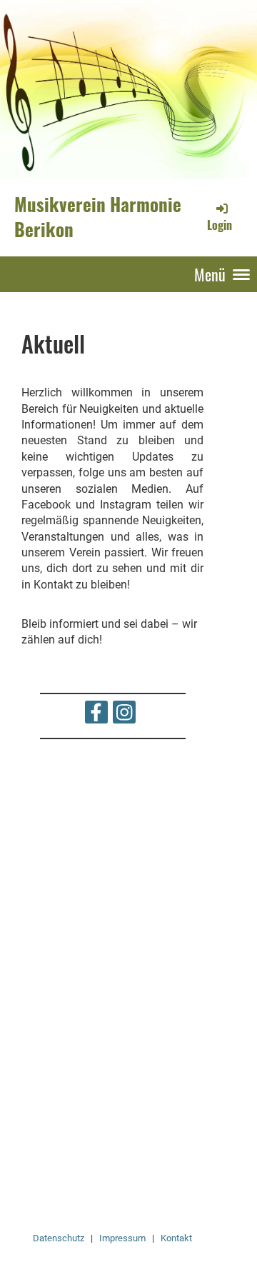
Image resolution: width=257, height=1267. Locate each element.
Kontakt (176, 1238)
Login (219, 225)
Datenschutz (58, 1238)
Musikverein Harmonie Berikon (97, 216)
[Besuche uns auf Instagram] (124, 715)
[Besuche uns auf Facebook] (96, 715)
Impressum (122, 1238)
